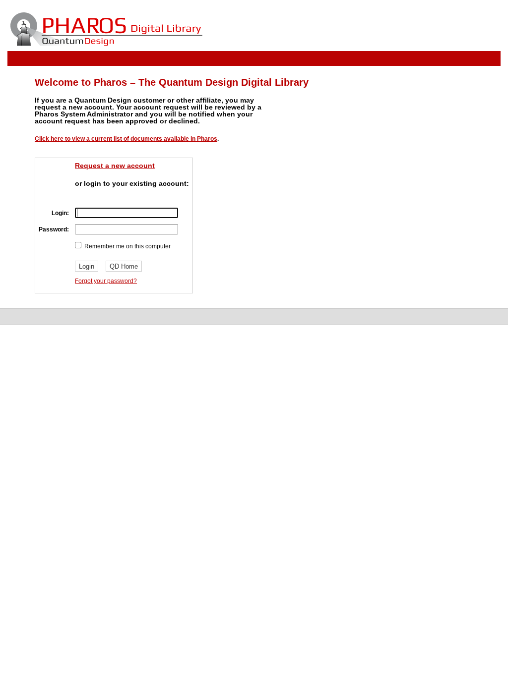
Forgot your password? (106, 281)
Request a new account (115, 165)
